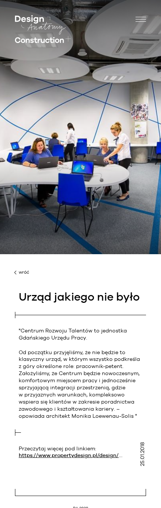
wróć (24, 272)
